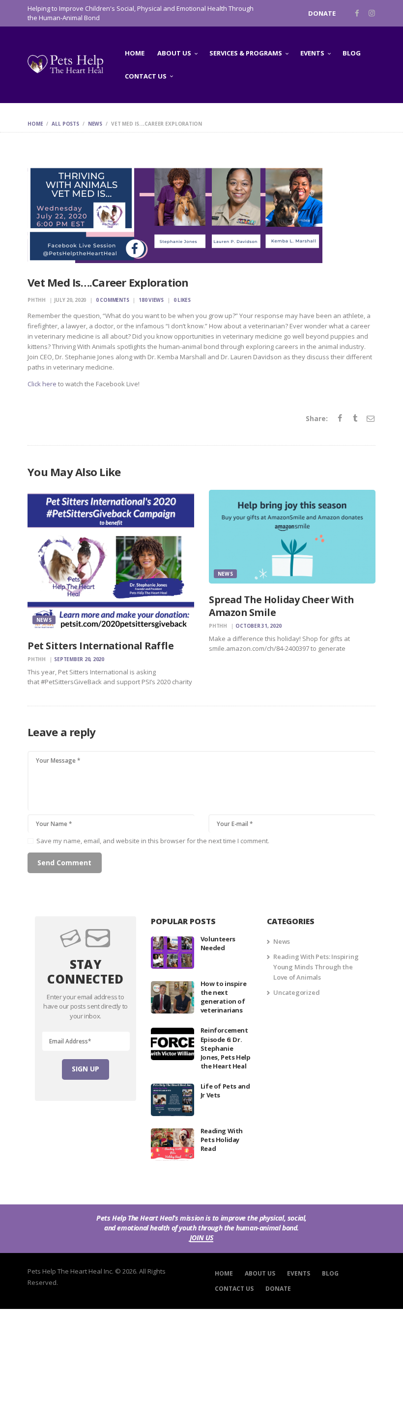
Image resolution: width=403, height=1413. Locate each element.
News (95, 123)
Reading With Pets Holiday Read (222, 1139)
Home (35, 123)
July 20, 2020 (70, 299)
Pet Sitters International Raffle (100, 646)
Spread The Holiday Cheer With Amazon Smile (281, 605)
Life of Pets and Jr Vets (225, 1090)
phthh (37, 299)
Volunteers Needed (218, 943)
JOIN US (201, 1238)
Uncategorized (296, 992)
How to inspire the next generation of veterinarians (223, 997)
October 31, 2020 (258, 625)
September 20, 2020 (79, 659)
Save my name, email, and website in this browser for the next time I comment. (152, 840)
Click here (42, 383)
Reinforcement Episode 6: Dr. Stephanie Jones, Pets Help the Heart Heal (226, 1048)
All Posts (65, 123)
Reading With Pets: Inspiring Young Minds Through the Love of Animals (315, 967)
